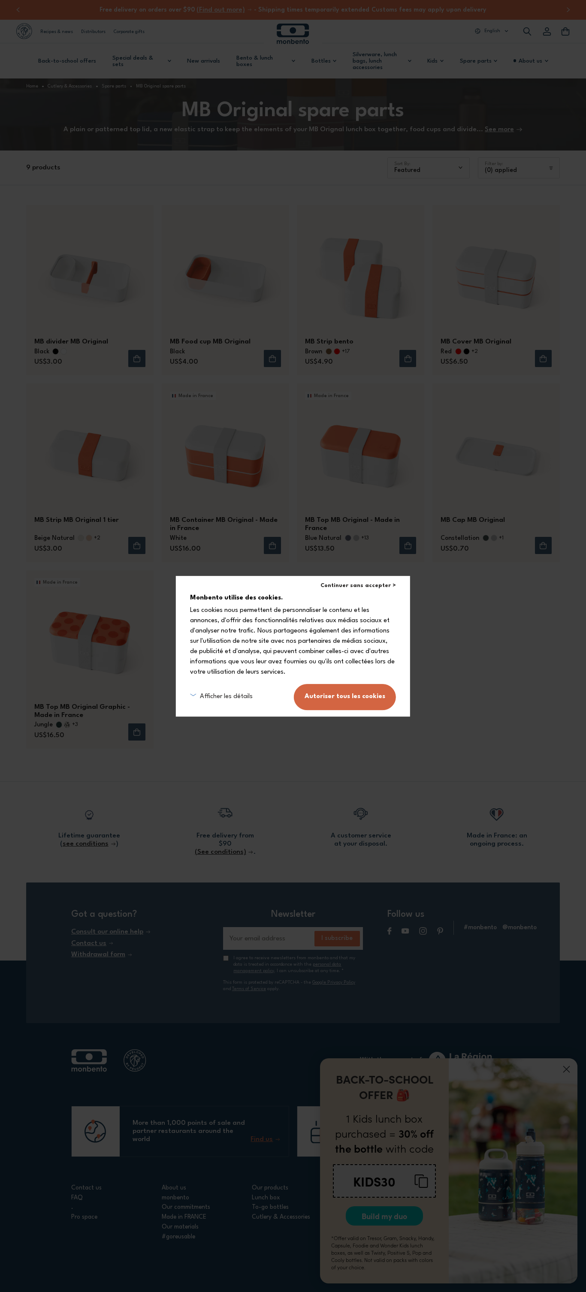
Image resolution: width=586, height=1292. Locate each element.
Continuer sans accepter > (358, 585)
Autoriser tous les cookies (345, 696)
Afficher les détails (226, 696)
